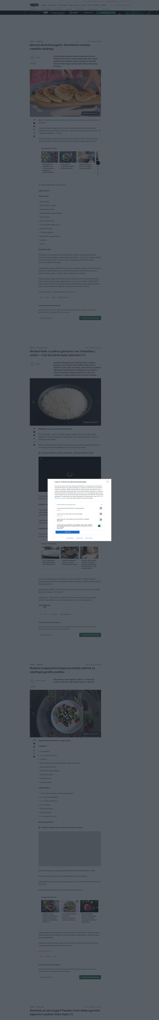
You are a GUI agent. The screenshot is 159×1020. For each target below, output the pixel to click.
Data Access (79, 538)
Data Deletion (70, 538)
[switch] (100, 508)
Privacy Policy (89, 538)
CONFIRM (68, 532)
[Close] (108, 482)
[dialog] (79, 510)
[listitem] (79, 504)
